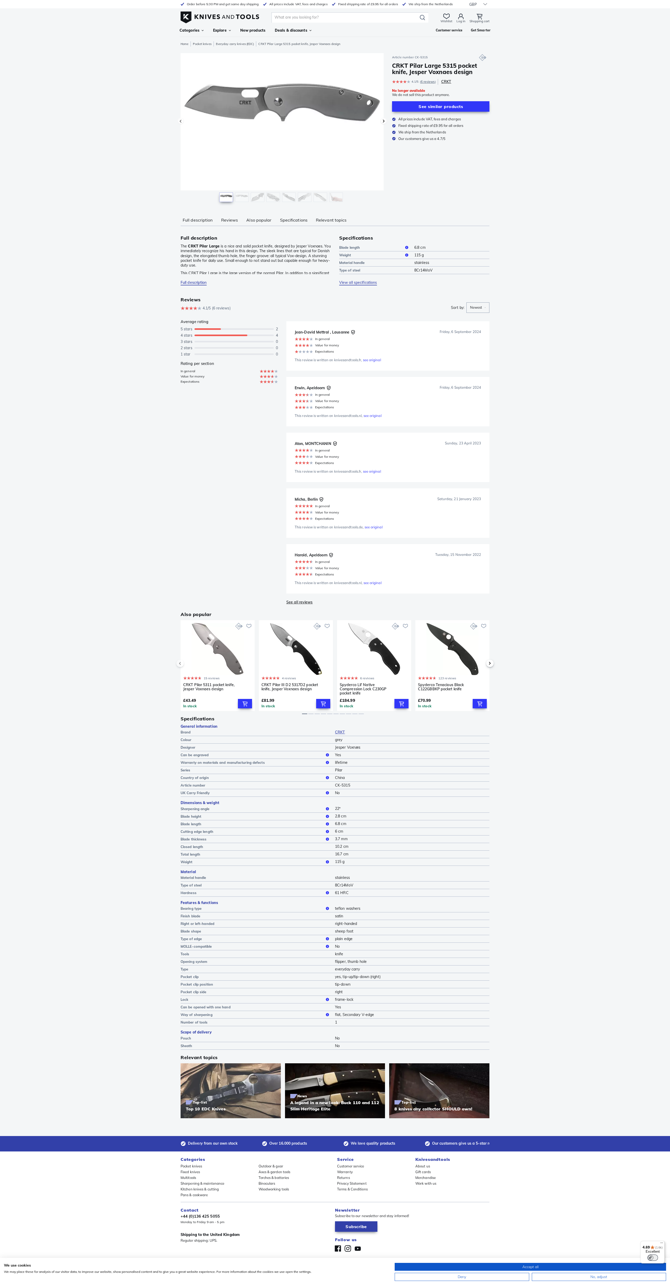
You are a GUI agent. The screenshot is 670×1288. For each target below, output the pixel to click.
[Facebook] (338, 1248)
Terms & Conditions (352, 1189)
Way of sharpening (197, 1015)
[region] (282, 128)
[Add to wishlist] (249, 626)
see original (372, 360)
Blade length (349, 247)
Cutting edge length (197, 831)
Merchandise (425, 1178)
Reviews (229, 220)
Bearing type (191, 908)
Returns (343, 1178)
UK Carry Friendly (195, 793)
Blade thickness (194, 839)
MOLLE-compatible (196, 946)
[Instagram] (348, 1248)
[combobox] (477, 307)
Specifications (294, 220)
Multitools (188, 1178)
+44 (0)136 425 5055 (200, 1216)
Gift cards (423, 1172)
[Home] (220, 16)
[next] (481, 663)
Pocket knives (202, 44)
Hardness (189, 893)
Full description (198, 220)
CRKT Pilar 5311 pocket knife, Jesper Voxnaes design (208, 687)
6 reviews (428, 82)
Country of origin (195, 778)
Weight (345, 255)
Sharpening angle (195, 809)
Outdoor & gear (271, 1166)
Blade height (191, 816)
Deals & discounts (291, 30)
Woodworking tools (274, 1189)
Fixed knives (190, 1172)
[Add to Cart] (245, 703)
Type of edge (191, 939)
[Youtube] (358, 1248)
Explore (220, 30)
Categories (189, 30)
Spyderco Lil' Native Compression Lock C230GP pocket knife (363, 689)
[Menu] (661, 1244)
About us (422, 1166)
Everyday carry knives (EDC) (235, 44)
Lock (184, 999)
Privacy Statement (352, 1183)
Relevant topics (331, 220)
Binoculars (267, 1183)
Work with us (425, 1183)
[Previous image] (180, 121)
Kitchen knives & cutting (200, 1189)
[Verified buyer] (353, 332)
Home (184, 44)
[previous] (189, 663)
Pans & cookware (194, 1195)
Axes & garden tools (275, 1172)
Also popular (258, 220)
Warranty (345, 1172)
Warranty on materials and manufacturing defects (223, 762)
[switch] (652, 1258)
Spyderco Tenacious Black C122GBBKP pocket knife (441, 687)
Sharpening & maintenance (202, 1183)
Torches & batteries (274, 1178)
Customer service (350, 1166)
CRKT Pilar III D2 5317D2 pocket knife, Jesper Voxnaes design (289, 687)
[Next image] (383, 121)
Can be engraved (195, 755)
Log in (460, 21)
